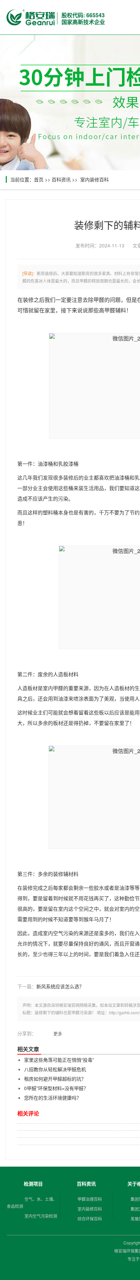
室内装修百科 (94, 179)
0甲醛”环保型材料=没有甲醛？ (56, 1088)
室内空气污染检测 (40, 1216)
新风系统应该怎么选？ (60, 986)
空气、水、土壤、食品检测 (32, 1202)
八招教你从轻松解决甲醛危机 (55, 1069)
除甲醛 (96, 300)
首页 (38, 179)
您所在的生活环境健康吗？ (52, 1097)
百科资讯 (61, 179)
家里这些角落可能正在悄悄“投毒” (59, 1059)
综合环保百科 (89, 1218)
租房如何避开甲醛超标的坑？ (55, 1078)
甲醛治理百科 (89, 1199)
